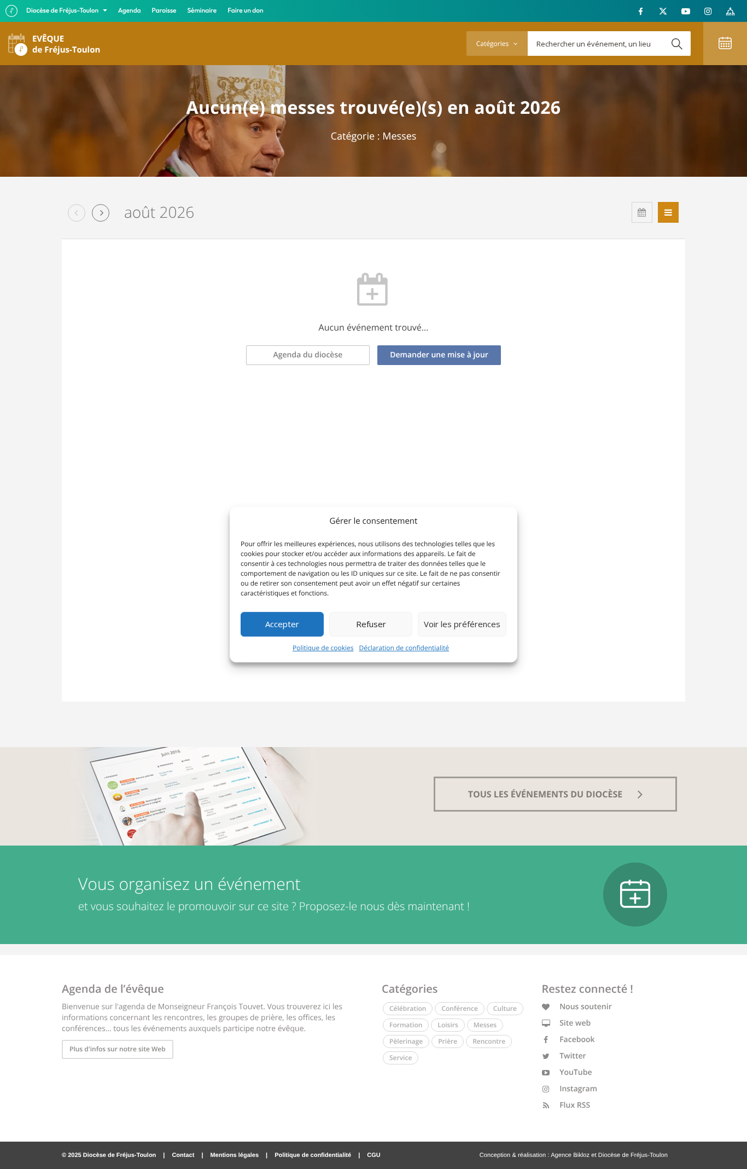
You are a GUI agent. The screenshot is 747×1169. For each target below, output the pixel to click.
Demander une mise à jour (439, 355)
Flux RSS (574, 1105)
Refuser (371, 623)
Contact (183, 1155)
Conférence (459, 1008)
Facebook (576, 1039)
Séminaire (202, 11)
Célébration (407, 1008)
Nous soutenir (585, 1007)
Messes (485, 1024)
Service (400, 1057)
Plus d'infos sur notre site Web (117, 1049)
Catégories (493, 43)
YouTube (575, 1072)
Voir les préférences (462, 623)
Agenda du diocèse (308, 355)
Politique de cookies (323, 647)
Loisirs (447, 1024)
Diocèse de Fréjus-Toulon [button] (63, 11)
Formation (405, 1024)
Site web (574, 1023)
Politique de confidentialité (313, 1155)
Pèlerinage (406, 1041)
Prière (447, 1041)
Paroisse (164, 11)
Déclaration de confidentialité (404, 647)
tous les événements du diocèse (546, 794)
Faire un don (245, 11)
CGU (373, 1155)
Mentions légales (234, 1155)
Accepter (282, 623)
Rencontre (488, 1041)
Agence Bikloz (570, 1155)
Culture (505, 1008)
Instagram (578, 1089)
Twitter (572, 1056)
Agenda (129, 11)
